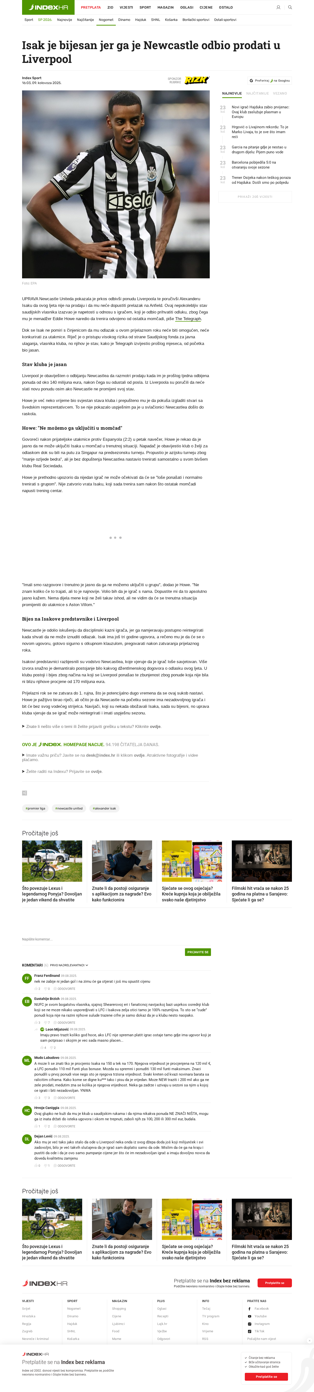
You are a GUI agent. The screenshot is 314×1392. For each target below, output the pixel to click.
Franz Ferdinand (47, 976)
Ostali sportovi (225, 20)
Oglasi (186, 7)
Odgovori (163, 1339)
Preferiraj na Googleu (272, 80)
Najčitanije (85, 20)
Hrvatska (28, 1316)
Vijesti (126, 7)
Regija (26, 1324)
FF (27, 978)
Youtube (261, 1316)
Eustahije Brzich (47, 999)
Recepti (163, 1316)
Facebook (262, 1308)
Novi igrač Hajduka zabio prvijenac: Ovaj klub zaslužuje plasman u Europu (260, 112)
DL (27, 1139)
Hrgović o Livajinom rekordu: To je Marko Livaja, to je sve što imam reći (260, 132)
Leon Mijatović (57, 1029)
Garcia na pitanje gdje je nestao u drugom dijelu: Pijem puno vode (259, 149)
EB (27, 1001)
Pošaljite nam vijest (261, 1339)
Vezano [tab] (280, 93)
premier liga (35, 808)
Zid (110, 7)
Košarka (171, 20)
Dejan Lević (43, 1136)
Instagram (262, 1324)
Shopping (119, 1308)
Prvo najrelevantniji (67, 965)
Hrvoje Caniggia (46, 1108)
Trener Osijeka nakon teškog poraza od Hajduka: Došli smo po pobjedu (261, 180)
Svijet (26, 1308)
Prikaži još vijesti (255, 197)
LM (42, 1029)
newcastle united (69, 808)
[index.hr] (48, 7)
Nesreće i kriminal (35, 1339)
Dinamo (124, 20)
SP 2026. (45, 20)
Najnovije (64, 20)
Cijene (206, 7)
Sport (145, 7)
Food (115, 1331)
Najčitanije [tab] (257, 93)
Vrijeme (207, 1331)
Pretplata (91, 7)
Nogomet (106, 20)
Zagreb (27, 1331)
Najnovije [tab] (232, 93)
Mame (116, 1339)
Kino (205, 1324)
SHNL (155, 20)
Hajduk (140, 20)
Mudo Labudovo (46, 1058)
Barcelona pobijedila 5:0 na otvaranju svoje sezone (254, 165)
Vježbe (162, 1331)
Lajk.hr (162, 1324)
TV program (210, 1316)
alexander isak (104, 808)
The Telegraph (188, 318)
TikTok (260, 1331)
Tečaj (206, 1308)
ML (27, 1060)
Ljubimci (118, 1324)
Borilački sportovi (196, 20)
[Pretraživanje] (288, 7)
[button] (28, 859)
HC (27, 1110)
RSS (205, 1339)
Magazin (119, 1301)
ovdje (139, 755)
